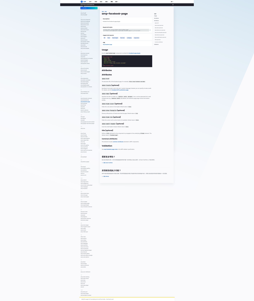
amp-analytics (84, 36)
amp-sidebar (83, 240)
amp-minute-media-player (86, 185)
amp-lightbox (84, 170)
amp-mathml (83, 180)
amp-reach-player (85, 225)
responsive (136, 37)
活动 (106, 1)
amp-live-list (83, 175)
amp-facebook (84, 103)
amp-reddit (83, 228)
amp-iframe (83, 133)
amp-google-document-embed (87, 121)
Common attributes (159, 42)
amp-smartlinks (84, 245)
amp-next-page (84, 195)
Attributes (156, 18)
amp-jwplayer (84, 157)
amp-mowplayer (84, 186)
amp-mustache (84, 188)
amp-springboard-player (86, 250)
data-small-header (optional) (160, 37)
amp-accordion (84, 28)
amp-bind (83, 56)
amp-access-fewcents (85, 19)
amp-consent (84, 73)
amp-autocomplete (85, 48)
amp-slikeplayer (84, 243)
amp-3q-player (84, 14)
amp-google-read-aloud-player (87, 123)
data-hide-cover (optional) (160, 30)
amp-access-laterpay (85, 21)
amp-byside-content (85, 63)
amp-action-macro (85, 29)
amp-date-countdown (85, 80)
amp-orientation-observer (86, 206)
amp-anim (83, 38)
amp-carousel (84, 70)
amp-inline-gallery (85, 145)
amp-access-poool (85, 23)
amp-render (83, 230)
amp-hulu (83, 128)
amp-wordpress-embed (86, 295)
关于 (90, 1)
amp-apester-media (85, 41)
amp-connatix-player (85, 71)
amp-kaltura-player (85, 161)
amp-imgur (83, 143)
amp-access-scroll (85, 24)
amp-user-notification (85, 272)
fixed (109, 37)
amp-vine (83, 283)
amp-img (83, 141)
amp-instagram (84, 148)
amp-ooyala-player (85, 205)
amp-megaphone (84, 183)
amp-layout (83, 166)
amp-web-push (84, 291)
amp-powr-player (84, 220)
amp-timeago (84, 263)
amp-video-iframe (85, 278)
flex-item (122, 37)
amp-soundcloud (84, 248)
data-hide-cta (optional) (159, 34)
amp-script (83, 236)
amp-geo (83, 116)
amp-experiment (84, 93)
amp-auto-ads (84, 46)
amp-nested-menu (85, 193)
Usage (155, 15)
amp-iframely (84, 135)
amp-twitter (83, 267)
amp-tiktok (83, 261)
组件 (106, 11)
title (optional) (157, 39)
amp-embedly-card (85, 91)
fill (104, 37)
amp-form (83, 108)
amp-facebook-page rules (110, 149)
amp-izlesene (84, 152)
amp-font (83, 106)
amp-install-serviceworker (86, 150)
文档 (96, 1)
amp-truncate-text (85, 265)
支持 (116, 1)
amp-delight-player (85, 85)
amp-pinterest (84, 213)
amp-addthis (83, 35)
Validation (156, 44)
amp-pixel (83, 215)
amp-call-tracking (85, 68)
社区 (101, 1)
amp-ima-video (84, 136)
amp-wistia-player (85, 293)
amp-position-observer (86, 218)
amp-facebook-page (85, 101)
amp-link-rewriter (85, 171)
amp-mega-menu (84, 181)
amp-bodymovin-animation (87, 58)
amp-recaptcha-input (85, 226)
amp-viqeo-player (85, 285)
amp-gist (83, 120)
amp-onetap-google (85, 203)
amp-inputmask (84, 146)
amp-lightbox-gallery (85, 168)
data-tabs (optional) (159, 27)
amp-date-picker (84, 83)
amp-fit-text (83, 105)
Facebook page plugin (134, 53)
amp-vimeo (83, 282)
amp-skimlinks (84, 241)
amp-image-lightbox (85, 138)
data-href (156, 23)
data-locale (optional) (159, 25)
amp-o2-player (84, 201)
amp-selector (84, 238)
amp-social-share (84, 246)
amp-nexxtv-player (85, 196)
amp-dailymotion (84, 78)
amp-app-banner (84, 43)
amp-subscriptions (85, 257)
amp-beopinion (84, 55)
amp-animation (84, 40)
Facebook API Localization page (120, 90)
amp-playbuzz (84, 216)
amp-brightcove (84, 61)
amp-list (82, 173)
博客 (112, 1)
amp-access (83, 26)
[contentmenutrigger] (163, 14)
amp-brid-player (84, 60)
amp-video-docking (85, 276)
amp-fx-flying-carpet (85, 111)
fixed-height (115, 37)
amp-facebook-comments (86, 98)
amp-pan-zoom (84, 211)
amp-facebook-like (85, 100)
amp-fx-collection (84, 110)
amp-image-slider (85, 140)
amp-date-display (85, 81)
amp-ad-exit (83, 31)
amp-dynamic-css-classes (86, 86)
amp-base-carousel (85, 53)
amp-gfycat (83, 118)
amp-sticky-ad (84, 252)
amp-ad (82, 33)
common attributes (118, 141)
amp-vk (82, 287)
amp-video (83, 280)
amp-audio (83, 45)
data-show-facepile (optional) (160, 32)
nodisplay (129, 37)
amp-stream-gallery (85, 253)
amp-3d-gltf (83, 13)
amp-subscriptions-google (86, 255)
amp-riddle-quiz (84, 231)
